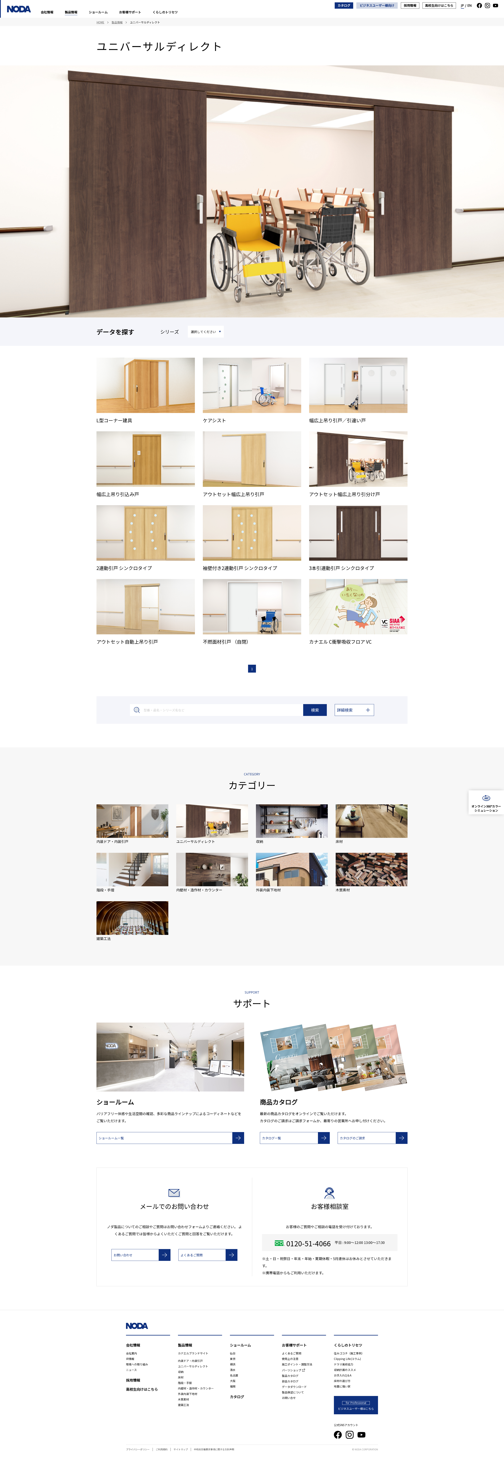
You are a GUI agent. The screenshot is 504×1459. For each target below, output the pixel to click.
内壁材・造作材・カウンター (196, 1388)
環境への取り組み (137, 1364)
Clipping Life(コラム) (347, 1359)
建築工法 (183, 1405)
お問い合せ (289, 1398)
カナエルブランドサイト (193, 1353)
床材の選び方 (342, 1381)
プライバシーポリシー (138, 1449)
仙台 (232, 1353)
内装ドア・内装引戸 (190, 1361)
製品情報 (71, 12)
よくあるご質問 (291, 1353)
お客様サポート (130, 12)
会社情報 (47, 12)
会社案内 (131, 1353)
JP (462, 5)
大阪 (232, 1381)
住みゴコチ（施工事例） (349, 1353)
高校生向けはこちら (439, 5)
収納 (180, 1372)
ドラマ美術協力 (343, 1364)
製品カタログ (290, 1376)
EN (469, 5)
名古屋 (234, 1375)
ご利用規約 (162, 1449)
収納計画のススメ (345, 1370)
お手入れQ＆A (342, 1375)
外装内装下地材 (187, 1394)
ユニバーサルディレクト (193, 1366)
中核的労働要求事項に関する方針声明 (214, 1449)
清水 (232, 1370)
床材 (180, 1377)
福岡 (232, 1386)
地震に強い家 (342, 1386)
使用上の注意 (290, 1359)
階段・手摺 (185, 1383)
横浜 (232, 1364)
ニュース (131, 1370)
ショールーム (98, 12)
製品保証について (293, 1392)
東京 (232, 1359)
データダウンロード (294, 1387)
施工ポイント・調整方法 (297, 1364)
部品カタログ (290, 1381)
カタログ (344, 5)
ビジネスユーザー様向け (377, 5)
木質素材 (183, 1399)
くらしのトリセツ (165, 12)
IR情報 (130, 1359)
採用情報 (410, 5)
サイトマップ (181, 1449)
